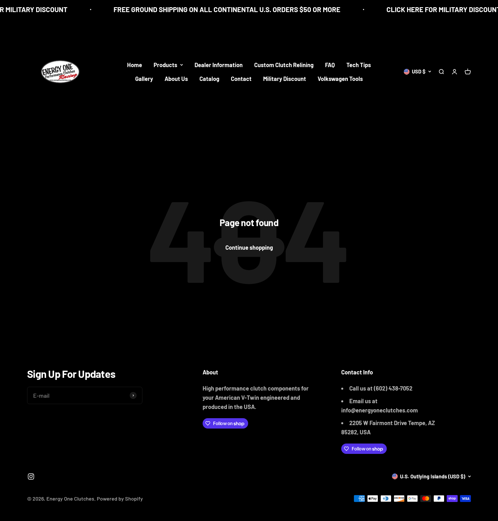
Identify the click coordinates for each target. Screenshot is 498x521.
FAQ (330, 64)
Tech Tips (358, 64)
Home (134, 64)
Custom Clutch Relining (284, 64)
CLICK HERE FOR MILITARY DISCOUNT (438, 9)
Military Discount (284, 78)
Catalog (209, 78)
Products (165, 64)
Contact (241, 78)
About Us (176, 78)
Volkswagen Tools (340, 78)
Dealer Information (219, 64)
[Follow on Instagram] (31, 476)
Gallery (144, 78)
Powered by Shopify (120, 498)
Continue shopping (249, 247)
